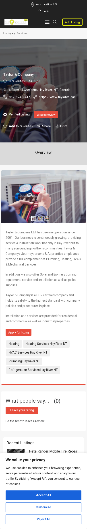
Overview (43, 153)
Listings (8, 33)
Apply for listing (18, 332)
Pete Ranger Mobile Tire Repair (53, 451)
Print (63, 126)
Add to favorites (21, 126)
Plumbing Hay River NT (24, 361)
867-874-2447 (19, 97)
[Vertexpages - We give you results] (16, 22)
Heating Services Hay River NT (46, 344)
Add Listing (72, 22)
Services (22, 33)
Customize (43, 507)
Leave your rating (22, 410)
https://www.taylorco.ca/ (57, 97)
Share (46, 126)
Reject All (43, 519)
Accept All (43, 495)
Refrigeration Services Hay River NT (33, 370)
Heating (14, 344)
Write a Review (46, 115)
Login (46, 11)
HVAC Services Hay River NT (28, 352)
